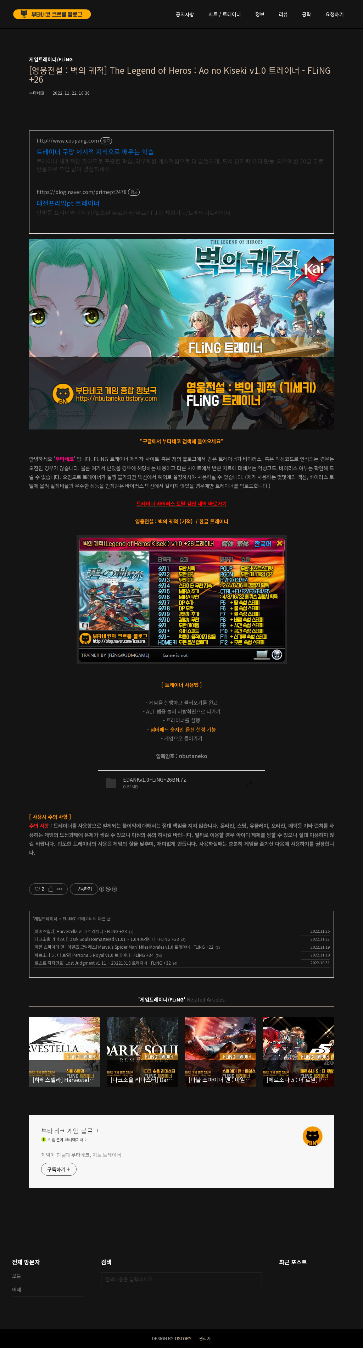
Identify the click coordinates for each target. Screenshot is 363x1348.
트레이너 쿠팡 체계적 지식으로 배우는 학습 (95, 151)
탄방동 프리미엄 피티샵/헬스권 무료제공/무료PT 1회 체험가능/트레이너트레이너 (134, 212)
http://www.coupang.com (68, 141)
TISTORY (182, 1338)
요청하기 (334, 14)
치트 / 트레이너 (224, 14)
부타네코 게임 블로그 (70, 1130)
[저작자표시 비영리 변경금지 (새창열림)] (107, 889)
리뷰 (283, 14)
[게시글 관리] (59, 889)
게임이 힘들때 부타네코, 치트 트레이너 (81, 1154)
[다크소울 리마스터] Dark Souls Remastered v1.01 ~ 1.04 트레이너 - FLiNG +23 (106, 939)
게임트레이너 (45, 918)
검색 (255, 1279)
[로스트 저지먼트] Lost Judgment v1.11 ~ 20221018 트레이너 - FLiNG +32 (102, 963)
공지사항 (185, 14)
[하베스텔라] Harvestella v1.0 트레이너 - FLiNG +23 (80, 931)
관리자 (205, 1338)
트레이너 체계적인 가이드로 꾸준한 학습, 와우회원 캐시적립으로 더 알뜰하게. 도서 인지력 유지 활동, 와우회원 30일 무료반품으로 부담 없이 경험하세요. (180, 165)
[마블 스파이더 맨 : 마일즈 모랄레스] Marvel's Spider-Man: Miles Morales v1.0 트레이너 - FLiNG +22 (123, 947)
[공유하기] (50, 889)
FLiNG (68, 918)
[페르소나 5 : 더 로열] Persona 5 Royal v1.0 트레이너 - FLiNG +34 (93, 955)
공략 (306, 14)
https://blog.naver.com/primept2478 (82, 192)
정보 (259, 14)
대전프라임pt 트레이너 (68, 203)
